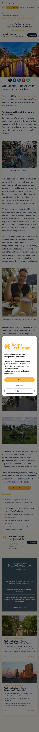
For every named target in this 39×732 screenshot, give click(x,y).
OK (19, 380)
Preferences (19, 391)
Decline (19, 385)
